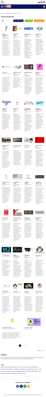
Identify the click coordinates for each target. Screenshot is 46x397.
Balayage (21, 371)
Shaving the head (5, 371)
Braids (30, 371)
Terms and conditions (24, 394)
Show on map (40, 20)
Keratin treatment (5, 369)
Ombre (42, 350)
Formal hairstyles (22, 367)
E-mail (35, 394)
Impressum (31, 394)
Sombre (16, 371)
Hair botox (19, 369)
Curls (17, 373)
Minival (36, 367)
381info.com (39, 394)
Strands (26, 371)
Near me (30, 20)
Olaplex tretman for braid (36, 369)
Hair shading (11, 373)
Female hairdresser (14, 367)
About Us (17, 394)
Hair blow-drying (26, 369)
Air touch (39, 371)
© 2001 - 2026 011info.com (9, 394)
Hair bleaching (5, 373)
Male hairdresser (5, 367)
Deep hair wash (22, 373)
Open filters (19, 20)
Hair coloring (13, 369)
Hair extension (31, 367)
